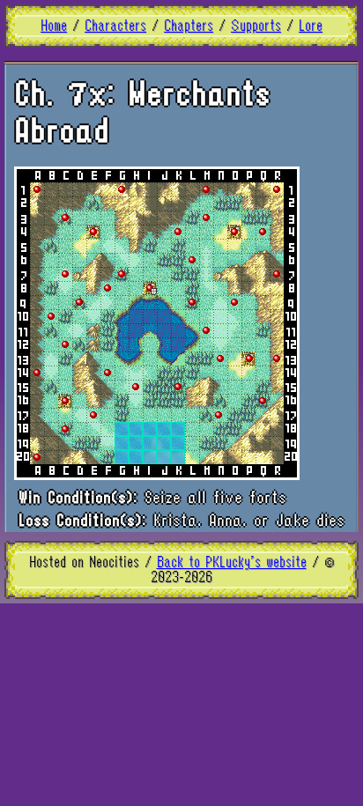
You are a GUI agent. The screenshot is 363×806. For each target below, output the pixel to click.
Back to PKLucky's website (232, 562)
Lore (310, 26)
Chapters (188, 26)
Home (54, 26)
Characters (115, 26)
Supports (256, 26)
